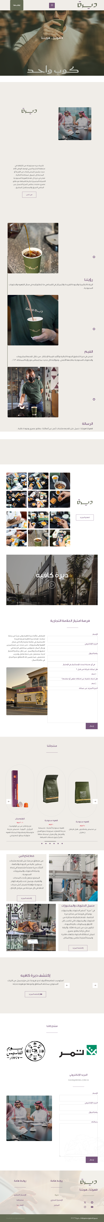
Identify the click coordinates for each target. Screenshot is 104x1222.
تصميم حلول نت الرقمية (15, 1212)
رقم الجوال (93, 653)
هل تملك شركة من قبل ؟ (87, 669)
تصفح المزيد (85, 517)
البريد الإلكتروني (91, 644)
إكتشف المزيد (26, 892)
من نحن (29, 195)
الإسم (95, 634)
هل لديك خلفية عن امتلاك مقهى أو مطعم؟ (80, 679)
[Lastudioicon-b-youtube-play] (92, 1200)
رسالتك (94, 1115)
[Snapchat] (92, 1196)
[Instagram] (85, 1200)
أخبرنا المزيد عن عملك (88, 688)
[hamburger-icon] (52, 5)
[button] (16, 5)
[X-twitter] (85, 1196)
